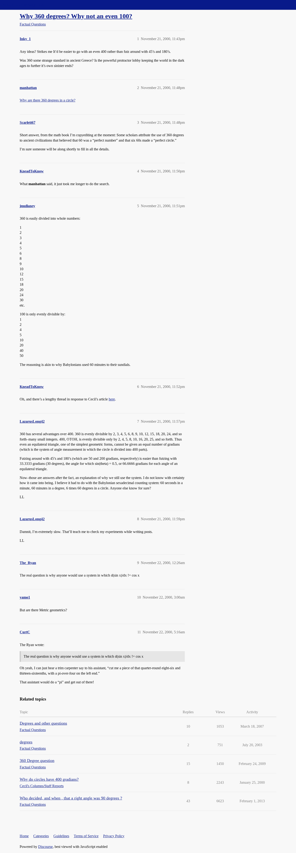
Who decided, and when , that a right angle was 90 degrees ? (71, 798)
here (112, 399)
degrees (26, 742)
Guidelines (61, 836)
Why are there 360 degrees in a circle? (47, 100)
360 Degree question (37, 760)
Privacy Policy (113, 836)
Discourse (45, 847)
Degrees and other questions (43, 723)
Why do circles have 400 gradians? (49, 779)
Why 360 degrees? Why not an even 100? (76, 16)
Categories (41, 836)
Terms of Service (86, 836)
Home (24, 836)
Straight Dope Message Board (24, 5)
